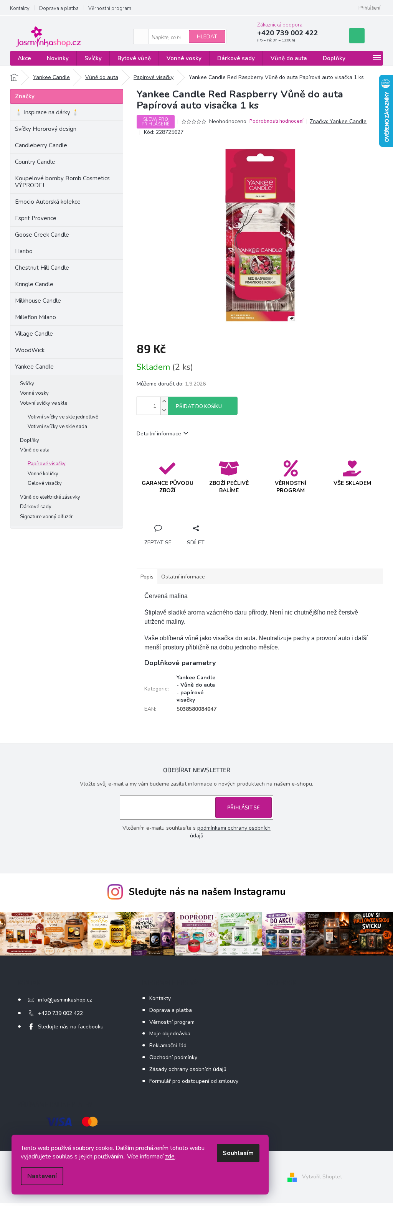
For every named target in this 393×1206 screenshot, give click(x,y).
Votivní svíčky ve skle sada (57, 426)
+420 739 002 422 (60, 1013)
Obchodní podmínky (173, 1057)
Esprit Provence (35, 218)
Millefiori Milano (35, 317)
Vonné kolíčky (43, 473)
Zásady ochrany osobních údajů (187, 1069)
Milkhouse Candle (38, 301)
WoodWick (30, 350)
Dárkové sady (35, 506)
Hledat (207, 36)
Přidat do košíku (199, 406)
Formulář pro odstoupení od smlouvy (193, 1081)
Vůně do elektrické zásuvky (50, 497)
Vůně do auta (35, 449)
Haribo (24, 251)
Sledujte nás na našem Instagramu (207, 891)
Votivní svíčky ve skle (43, 403)
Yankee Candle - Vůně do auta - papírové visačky (196, 689)
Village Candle (34, 334)
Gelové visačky (45, 483)
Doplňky (29, 440)
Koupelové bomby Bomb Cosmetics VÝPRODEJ (62, 182)
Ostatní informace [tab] (183, 576)
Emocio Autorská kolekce (48, 202)
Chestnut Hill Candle (42, 268)
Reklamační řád (168, 1045)
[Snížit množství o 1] (164, 410)
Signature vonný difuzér (46, 516)
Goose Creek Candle (42, 235)
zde (170, 1156)
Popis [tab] (147, 576)
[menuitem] (24, 58)
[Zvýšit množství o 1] (164, 401)
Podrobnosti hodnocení (276, 121)
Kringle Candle (34, 284)
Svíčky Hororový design (45, 129)
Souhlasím (238, 1153)
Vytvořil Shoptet (322, 1176)
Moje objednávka (169, 1033)
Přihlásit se (243, 807)
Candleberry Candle (41, 145)
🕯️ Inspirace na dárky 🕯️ (47, 112)
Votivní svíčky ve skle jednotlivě (63, 417)
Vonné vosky (34, 393)
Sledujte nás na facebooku (71, 1026)
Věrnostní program (109, 8)
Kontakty (20, 8)
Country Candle (35, 162)
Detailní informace (159, 433)
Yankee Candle (34, 367)
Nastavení (42, 1176)
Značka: (338, 121)
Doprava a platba (59, 8)
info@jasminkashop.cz (65, 999)
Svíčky (27, 383)
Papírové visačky (47, 463)
